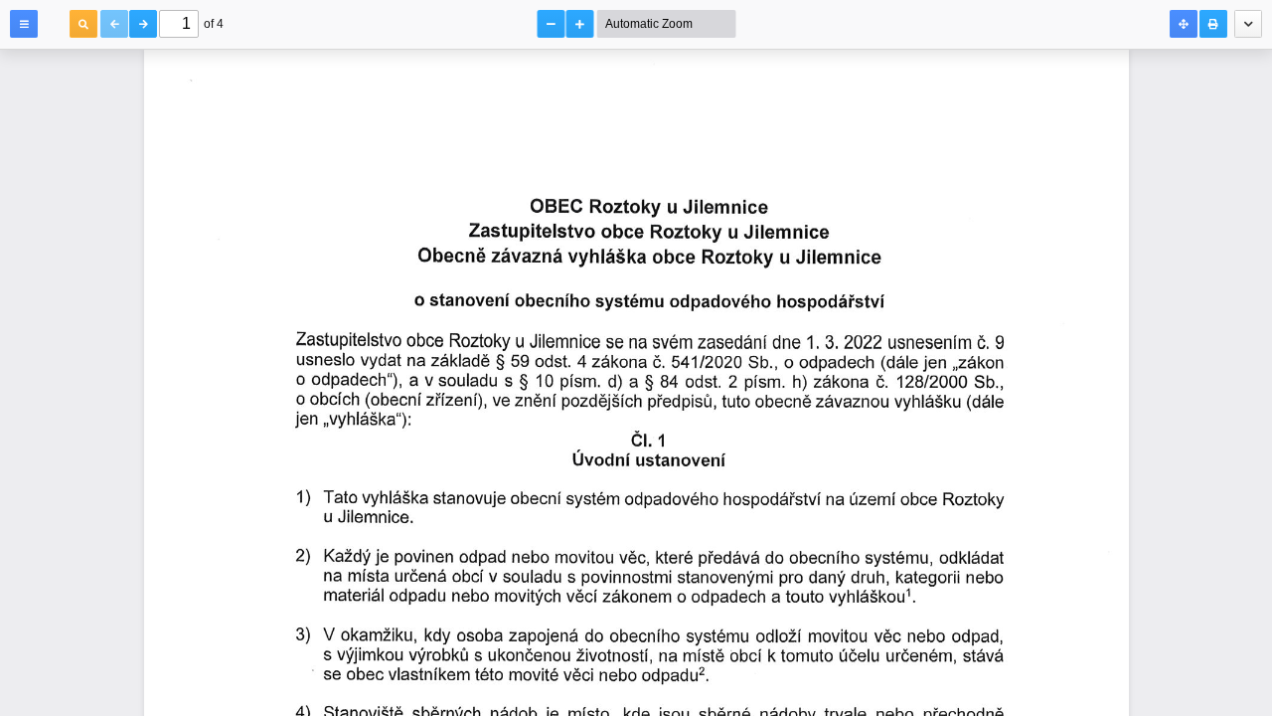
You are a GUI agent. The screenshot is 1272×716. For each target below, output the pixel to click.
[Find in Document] (83, 24)
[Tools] (1248, 24)
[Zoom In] (580, 24)
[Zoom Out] (551, 24)
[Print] (1213, 24)
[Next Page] (143, 24)
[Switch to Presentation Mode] (1183, 24)
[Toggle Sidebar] (24, 24)
